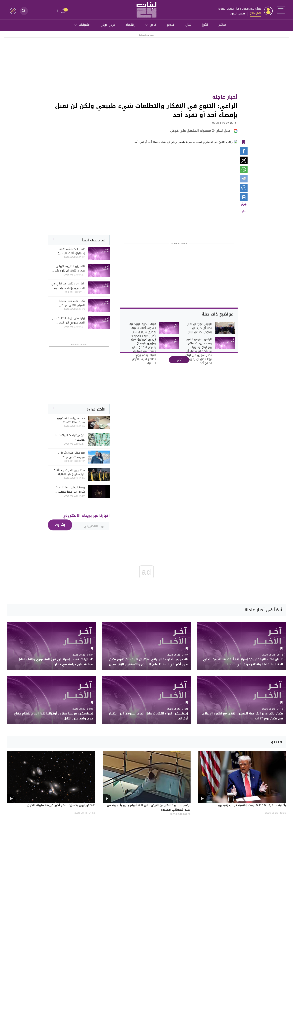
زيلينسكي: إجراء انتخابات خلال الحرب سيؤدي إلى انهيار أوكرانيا (68, 320)
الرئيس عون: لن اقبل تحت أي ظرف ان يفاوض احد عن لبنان (199, 328)
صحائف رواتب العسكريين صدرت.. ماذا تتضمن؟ (71, 420)
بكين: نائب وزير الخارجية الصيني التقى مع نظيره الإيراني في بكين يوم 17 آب (69, 303)
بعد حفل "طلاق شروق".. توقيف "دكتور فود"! (71, 455)
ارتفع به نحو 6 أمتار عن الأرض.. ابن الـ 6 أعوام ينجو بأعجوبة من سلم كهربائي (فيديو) (149, 807)
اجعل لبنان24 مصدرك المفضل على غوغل (201, 130)
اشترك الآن (255, 13)
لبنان (188, 24)
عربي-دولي (107, 24)
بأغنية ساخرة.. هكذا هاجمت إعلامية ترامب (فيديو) (252, 805)
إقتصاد (130, 24)
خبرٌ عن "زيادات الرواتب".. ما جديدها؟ (70, 437)
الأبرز (205, 24)
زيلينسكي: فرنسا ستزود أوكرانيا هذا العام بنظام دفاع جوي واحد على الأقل (53, 716)
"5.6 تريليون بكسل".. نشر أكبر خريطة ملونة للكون (61, 805)
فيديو (171, 24)
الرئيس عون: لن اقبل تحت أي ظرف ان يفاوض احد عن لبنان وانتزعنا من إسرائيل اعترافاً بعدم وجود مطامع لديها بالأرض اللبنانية (143, 351)
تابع (179, 359)
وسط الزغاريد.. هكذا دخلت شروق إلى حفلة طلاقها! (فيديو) (70, 489)
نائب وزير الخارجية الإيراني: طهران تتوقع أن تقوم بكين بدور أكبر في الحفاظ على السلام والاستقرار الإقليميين (69, 268)
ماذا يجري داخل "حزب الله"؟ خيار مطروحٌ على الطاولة (69, 472)
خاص (153, 24)
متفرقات (84, 24)
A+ (244, 204)
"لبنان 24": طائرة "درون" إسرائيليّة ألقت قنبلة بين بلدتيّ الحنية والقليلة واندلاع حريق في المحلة (69, 251)
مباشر (222, 24)
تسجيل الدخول (237, 13)
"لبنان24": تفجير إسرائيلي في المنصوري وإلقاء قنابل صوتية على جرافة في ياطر (68, 285)
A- (244, 212)
